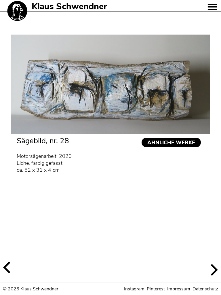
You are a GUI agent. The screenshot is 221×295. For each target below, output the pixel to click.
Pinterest (156, 289)
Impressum (178, 289)
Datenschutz (205, 289)
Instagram (134, 289)
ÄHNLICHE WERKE (171, 142)
